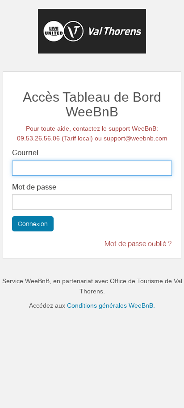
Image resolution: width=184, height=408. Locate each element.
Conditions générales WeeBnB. (111, 305)
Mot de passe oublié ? (138, 243)
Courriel (25, 152)
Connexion (33, 223)
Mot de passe (34, 187)
